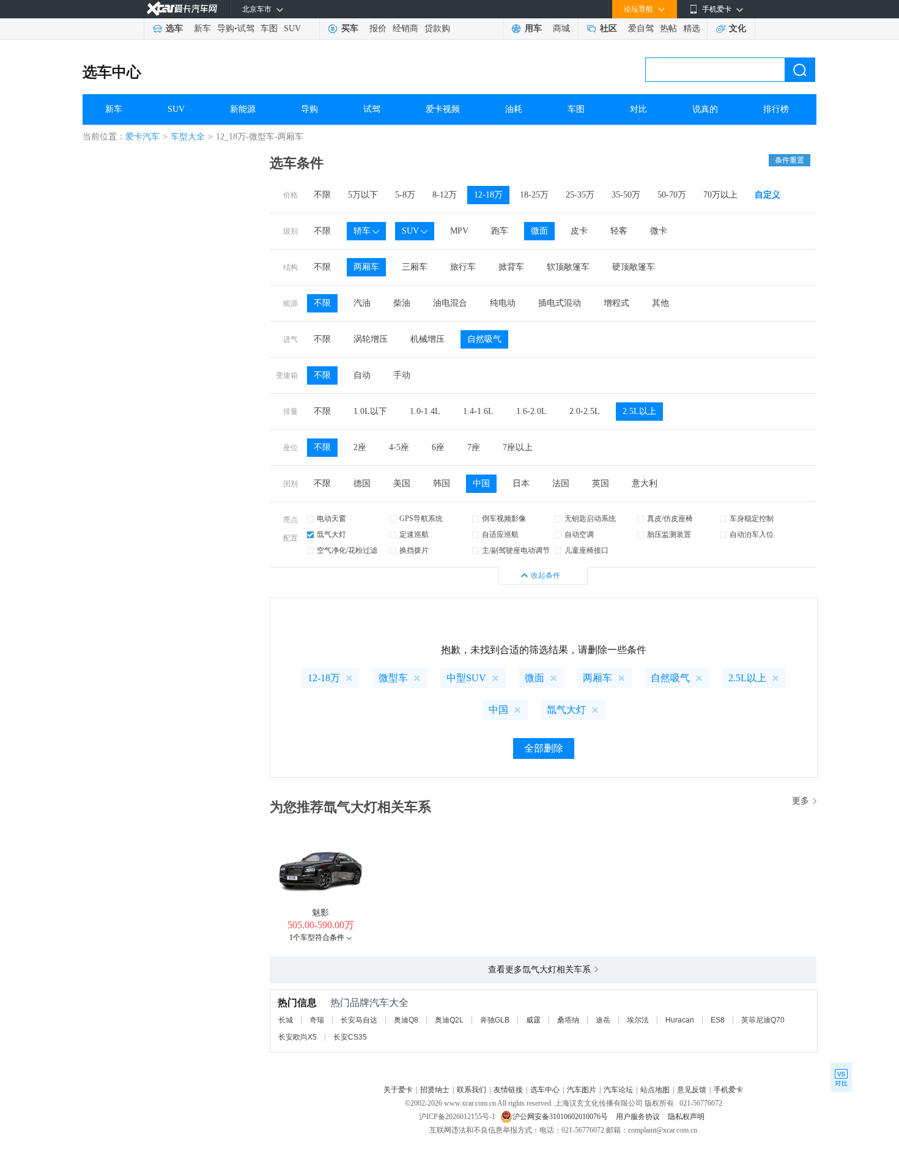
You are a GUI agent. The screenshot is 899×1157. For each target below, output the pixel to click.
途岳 (603, 1020)
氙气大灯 (331, 534)
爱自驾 (641, 28)
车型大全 (188, 136)
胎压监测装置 (669, 534)
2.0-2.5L (584, 411)
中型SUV (466, 678)
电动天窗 (331, 518)
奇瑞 (316, 1020)
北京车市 (257, 9)
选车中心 (112, 72)
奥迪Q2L (449, 1020)
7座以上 (518, 447)
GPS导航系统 (421, 518)
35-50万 (626, 194)
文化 (737, 28)
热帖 (668, 28)
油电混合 (450, 303)
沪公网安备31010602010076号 (561, 1116)
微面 (539, 230)
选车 (174, 28)
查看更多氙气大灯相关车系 (539, 969)
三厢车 (414, 267)
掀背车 (511, 267)
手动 (401, 375)
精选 (691, 28)
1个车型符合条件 (316, 937)
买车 (349, 28)
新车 (202, 28)
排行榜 (776, 109)
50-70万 (671, 194)
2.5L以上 (639, 411)
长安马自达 (359, 1020)
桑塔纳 (568, 1020)
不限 (322, 194)
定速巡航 (414, 534)
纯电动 (503, 303)
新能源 (243, 109)
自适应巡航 (500, 534)
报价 (378, 28)
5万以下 (363, 194)
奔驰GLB (494, 1020)
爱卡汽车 (142, 136)
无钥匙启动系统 (590, 518)
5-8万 (405, 194)
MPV (459, 230)
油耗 (513, 109)
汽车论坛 (618, 1089)
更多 (800, 800)
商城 (561, 28)
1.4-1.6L (478, 411)
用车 (533, 28)
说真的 (705, 109)
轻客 (618, 230)
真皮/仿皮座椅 (670, 518)
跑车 (499, 230)
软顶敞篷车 (568, 267)
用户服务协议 (639, 1116)
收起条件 (545, 575)
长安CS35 (350, 1037)
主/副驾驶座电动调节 (516, 550)
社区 (608, 28)
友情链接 (508, 1089)
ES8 (718, 1020)
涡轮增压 (370, 339)
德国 (362, 483)
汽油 (362, 303)
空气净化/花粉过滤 (347, 550)
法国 (560, 483)
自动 (362, 375)
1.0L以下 (370, 411)
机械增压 (427, 339)
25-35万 (580, 194)
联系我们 (471, 1089)
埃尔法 (638, 1020)
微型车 (393, 678)
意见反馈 (691, 1089)
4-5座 (399, 447)
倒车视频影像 (504, 518)
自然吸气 (484, 339)
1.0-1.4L (425, 411)
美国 (401, 483)
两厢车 (366, 267)
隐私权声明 (686, 1116)
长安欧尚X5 (297, 1037)
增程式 (616, 303)
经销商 (405, 28)
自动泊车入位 (752, 534)
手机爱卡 (728, 1089)
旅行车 (463, 267)
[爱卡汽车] (182, 9)
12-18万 (488, 194)
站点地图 (655, 1089)
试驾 (245, 28)
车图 (269, 28)
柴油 (401, 303)
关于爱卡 (398, 1089)
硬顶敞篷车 (633, 267)
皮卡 (579, 230)
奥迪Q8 (406, 1020)
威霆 (533, 1020)
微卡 (658, 230)
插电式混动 (559, 303)
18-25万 (534, 194)
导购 (225, 28)
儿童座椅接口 (586, 550)
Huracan (679, 1020)
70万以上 (720, 194)
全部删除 (543, 748)
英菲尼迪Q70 (763, 1020)
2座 (359, 447)
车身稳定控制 (752, 518)
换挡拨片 (414, 550)
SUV (292, 28)
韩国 (441, 483)
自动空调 (579, 534)
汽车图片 (581, 1089)
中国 (481, 483)
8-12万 (444, 194)
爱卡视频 (443, 109)
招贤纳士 (435, 1089)
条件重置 (789, 160)
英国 (600, 483)
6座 (438, 447)
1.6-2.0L (531, 411)
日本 (521, 483)
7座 (473, 447)
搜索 (800, 69)
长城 (285, 1020)
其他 (660, 303)
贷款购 (437, 28)
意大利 (644, 483)
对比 (638, 109)
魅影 (320, 912)
